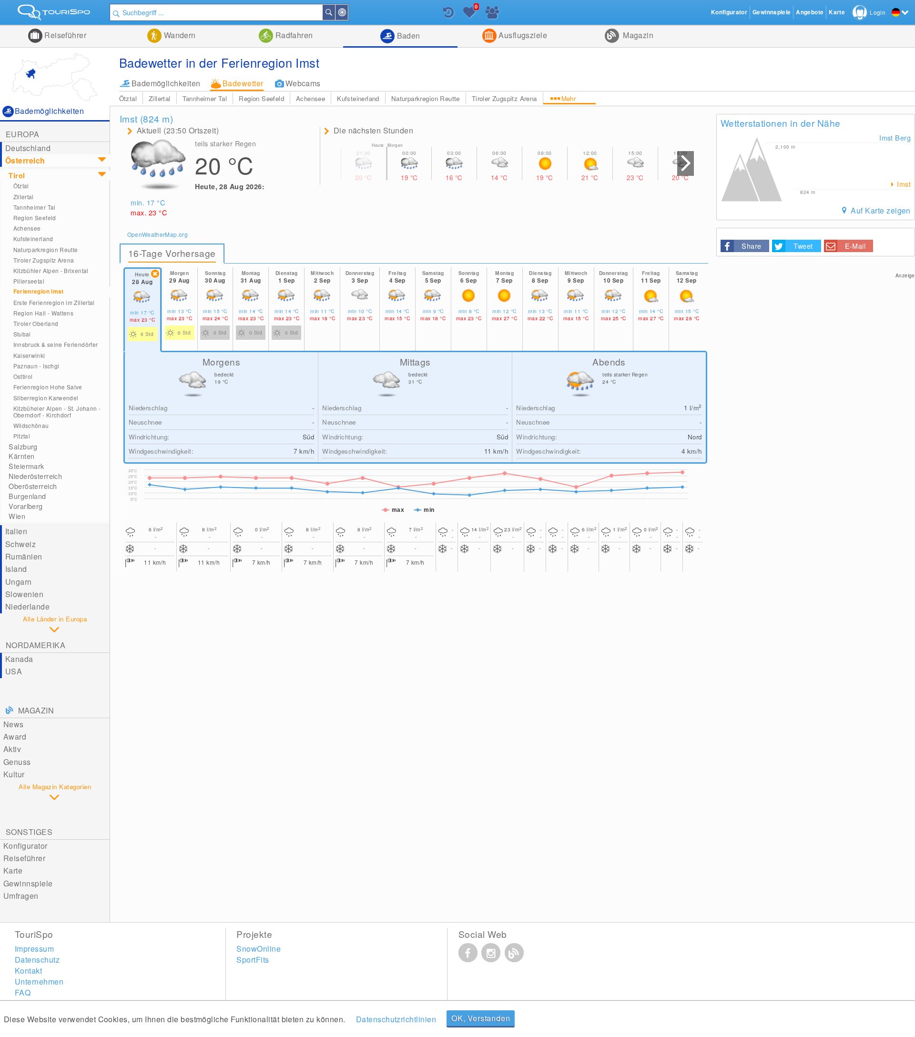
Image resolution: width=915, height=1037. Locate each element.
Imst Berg (895, 137)
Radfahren (293, 35)
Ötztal (128, 98)
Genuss (17, 761)
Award (14, 736)
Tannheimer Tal (205, 98)
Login (877, 12)
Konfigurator (25, 845)
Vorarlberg (25, 506)
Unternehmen (39, 981)
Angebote (810, 12)
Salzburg (23, 446)
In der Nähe (347, 12)
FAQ (22, 992)
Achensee (310, 98)
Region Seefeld (261, 98)
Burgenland (27, 496)
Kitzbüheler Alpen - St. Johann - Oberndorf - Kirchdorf (57, 411)
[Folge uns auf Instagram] (490, 952)
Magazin (637, 35)
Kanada (19, 658)
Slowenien (24, 594)
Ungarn (18, 581)
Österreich (25, 160)
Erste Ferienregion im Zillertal (54, 302)
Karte (12, 870)
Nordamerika (35, 645)
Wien (17, 516)
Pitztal (21, 436)
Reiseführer (64, 35)
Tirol (17, 175)
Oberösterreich (33, 486)
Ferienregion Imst (38, 291)
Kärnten (21, 456)
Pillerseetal (28, 281)
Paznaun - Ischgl (36, 366)
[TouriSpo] (55, 14)
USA (13, 671)
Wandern (179, 35)
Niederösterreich (35, 476)
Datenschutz (37, 959)
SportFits (252, 959)
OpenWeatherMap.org (157, 234)
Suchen (334, 12)
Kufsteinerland (358, 98)
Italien (16, 531)
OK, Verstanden (480, 1018)
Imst (903, 184)
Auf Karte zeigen (880, 210)
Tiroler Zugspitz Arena (504, 98)
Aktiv (12, 748)
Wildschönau (31, 425)
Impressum (34, 948)
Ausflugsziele (522, 35)
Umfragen (21, 895)
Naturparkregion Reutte (425, 98)
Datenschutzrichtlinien (396, 1019)
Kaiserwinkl (29, 355)
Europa (23, 134)
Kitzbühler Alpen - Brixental (51, 270)
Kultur (14, 774)
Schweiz (20, 544)
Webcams (303, 83)
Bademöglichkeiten (166, 83)
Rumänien (23, 556)
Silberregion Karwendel (46, 398)
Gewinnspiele (28, 883)
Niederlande (27, 606)
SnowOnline (258, 948)
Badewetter (243, 83)
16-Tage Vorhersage (172, 252)
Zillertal (160, 98)
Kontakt (28, 970)
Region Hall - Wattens (43, 313)
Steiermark (26, 466)
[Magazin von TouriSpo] (514, 952)
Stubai (22, 334)
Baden (407, 35)
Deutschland (28, 147)
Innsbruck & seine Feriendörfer (55, 344)
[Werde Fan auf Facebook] (468, 952)
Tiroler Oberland (36, 323)
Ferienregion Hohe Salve (47, 387)
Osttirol (23, 376)
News (13, 724)
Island (16, 568)
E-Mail (855, 246)
